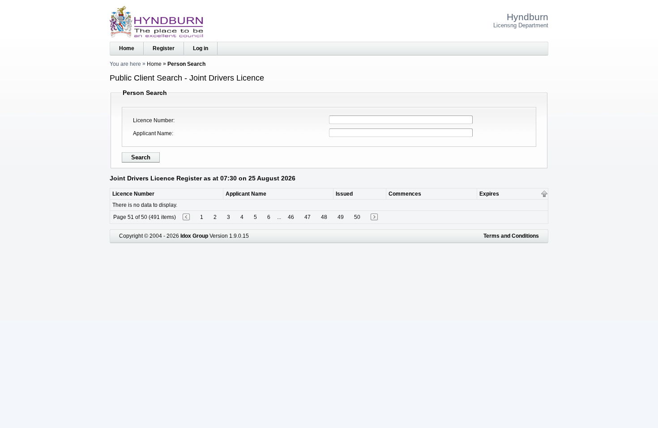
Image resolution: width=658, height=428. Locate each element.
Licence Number (153, 120)
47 (307, 217)
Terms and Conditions (511, 236)
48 (324, 217)
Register (164, 48)
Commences (405, 194)
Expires (489, 194)
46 (291, 217)
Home (126, 48)
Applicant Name (152, 133)
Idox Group (194, 236)
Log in (200, 48)
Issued (344, 194)
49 (341, 217)
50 (357, 217)
